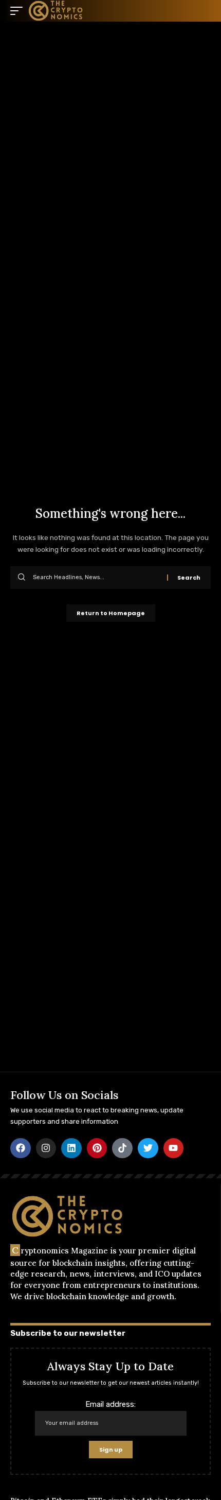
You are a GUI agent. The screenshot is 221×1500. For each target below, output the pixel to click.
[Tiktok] (122, 1148)
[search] (203, 11)
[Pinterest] (97, 1148)
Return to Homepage (111, 613)
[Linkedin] (71, 1148)
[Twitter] (148, 1148)
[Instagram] (46, 1148)
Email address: (110, 1404)
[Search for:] (96, 577)
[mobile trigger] (19, 11)
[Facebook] (20, 1148)
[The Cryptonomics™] (56, 11)
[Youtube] (173, 1148)
